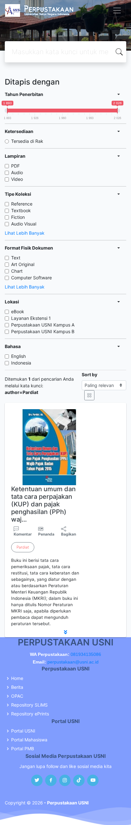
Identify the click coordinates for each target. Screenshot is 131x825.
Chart (17, 271)
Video (17, 179)
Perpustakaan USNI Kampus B (42, 331)
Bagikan (68, 534)
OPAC (17, 696)
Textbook (21, 210)
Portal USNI (23, 731)
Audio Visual (23, 223)
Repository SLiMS (29, 705)
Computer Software (31, 277)
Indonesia (21, 362)
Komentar (23, 534)
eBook (17, 311)
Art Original (22, 264)
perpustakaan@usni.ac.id (73, 661)
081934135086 (86, 654)
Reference (21, 203)
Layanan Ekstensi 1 (31, 318)
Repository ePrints (30, 714)
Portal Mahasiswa (29, 740)
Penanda (46, 534)
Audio (17, 172)
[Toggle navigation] (117, 10)
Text (15, 257)
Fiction (18, 217)
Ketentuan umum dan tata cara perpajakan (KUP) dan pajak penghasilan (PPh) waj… (43, 504)
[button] (65, 632)
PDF (15, 165)
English (18, 356)
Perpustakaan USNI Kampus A (42, 324)
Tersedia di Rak (27, 141)
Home (17, 678)
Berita (17, 687)
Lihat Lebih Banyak (25, 233)
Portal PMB (22, 748)
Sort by (89, 374)
